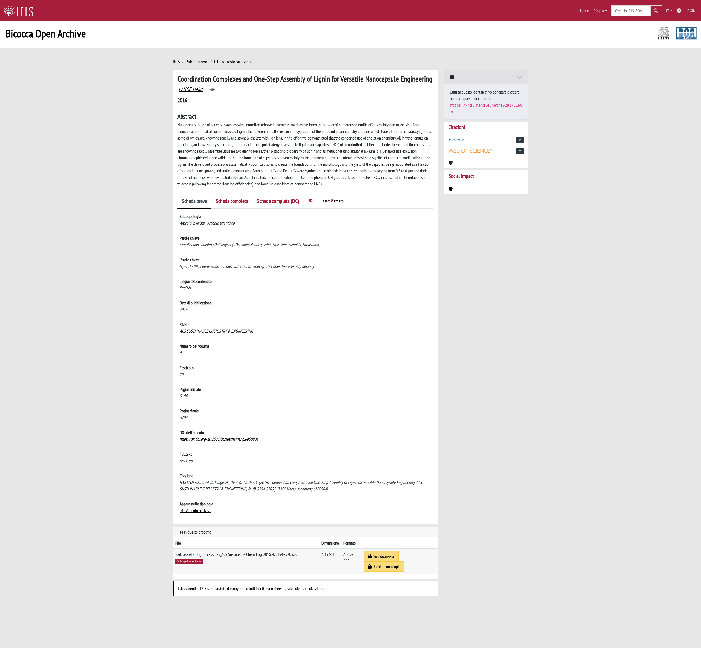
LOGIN (691, 10)
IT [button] (667, 10)
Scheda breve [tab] (194, 201)
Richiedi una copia (386, 566)
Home (584, 10)
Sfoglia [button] (598, 10)
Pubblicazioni (197, 62)
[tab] (310, 202)
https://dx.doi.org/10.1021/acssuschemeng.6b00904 (219, 439)
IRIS (176, 62)
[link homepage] (20, 11)
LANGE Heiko (191, 89)
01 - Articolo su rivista (233, 62)
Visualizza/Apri (383, 556)
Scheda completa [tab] (232, 201)
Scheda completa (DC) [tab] (278, 201)
